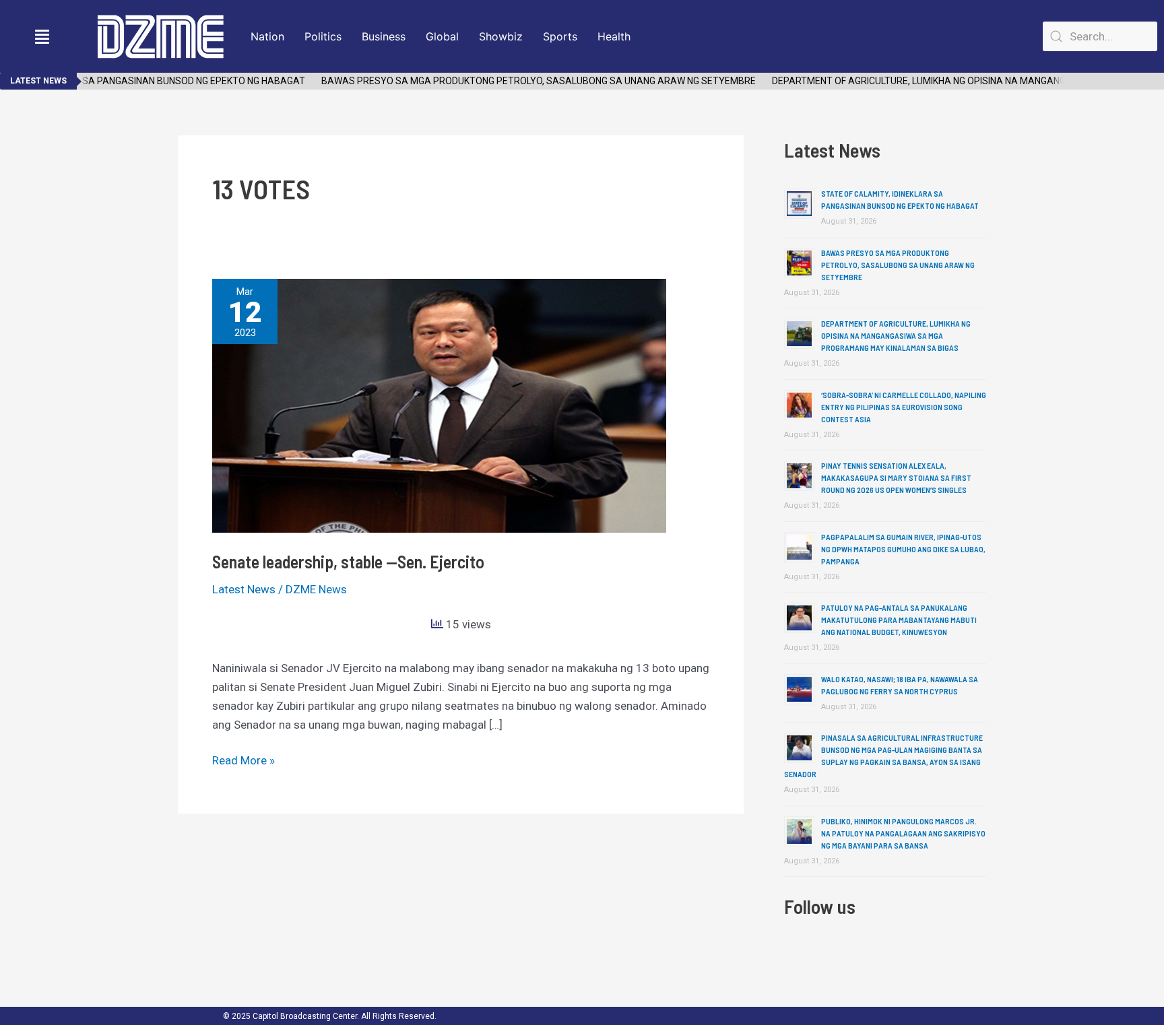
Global (442, 36)
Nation (267, 36)
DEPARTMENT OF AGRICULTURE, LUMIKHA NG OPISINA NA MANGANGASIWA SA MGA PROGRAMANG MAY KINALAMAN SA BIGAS (896, 335)
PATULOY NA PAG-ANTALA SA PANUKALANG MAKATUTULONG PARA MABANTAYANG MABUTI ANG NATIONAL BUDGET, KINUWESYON (899, 619)
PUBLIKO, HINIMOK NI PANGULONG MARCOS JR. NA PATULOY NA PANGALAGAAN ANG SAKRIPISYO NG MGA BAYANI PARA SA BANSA (903, 833)
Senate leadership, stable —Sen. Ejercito (348, 561)
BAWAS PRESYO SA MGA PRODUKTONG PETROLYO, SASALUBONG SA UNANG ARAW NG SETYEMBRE (526, 80)
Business (384, 36)
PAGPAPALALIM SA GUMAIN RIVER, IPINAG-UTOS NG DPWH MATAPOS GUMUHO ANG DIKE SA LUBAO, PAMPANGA (903, 549)
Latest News (244, 589)
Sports (560, 36)
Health (613, 36)
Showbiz (501, 36)
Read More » (243, 759)
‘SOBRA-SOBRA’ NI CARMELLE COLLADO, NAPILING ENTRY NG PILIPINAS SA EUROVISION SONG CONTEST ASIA (903, 407)
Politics (323, 36)
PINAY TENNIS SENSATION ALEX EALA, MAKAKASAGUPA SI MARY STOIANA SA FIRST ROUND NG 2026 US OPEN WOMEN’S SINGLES (896, 477)
